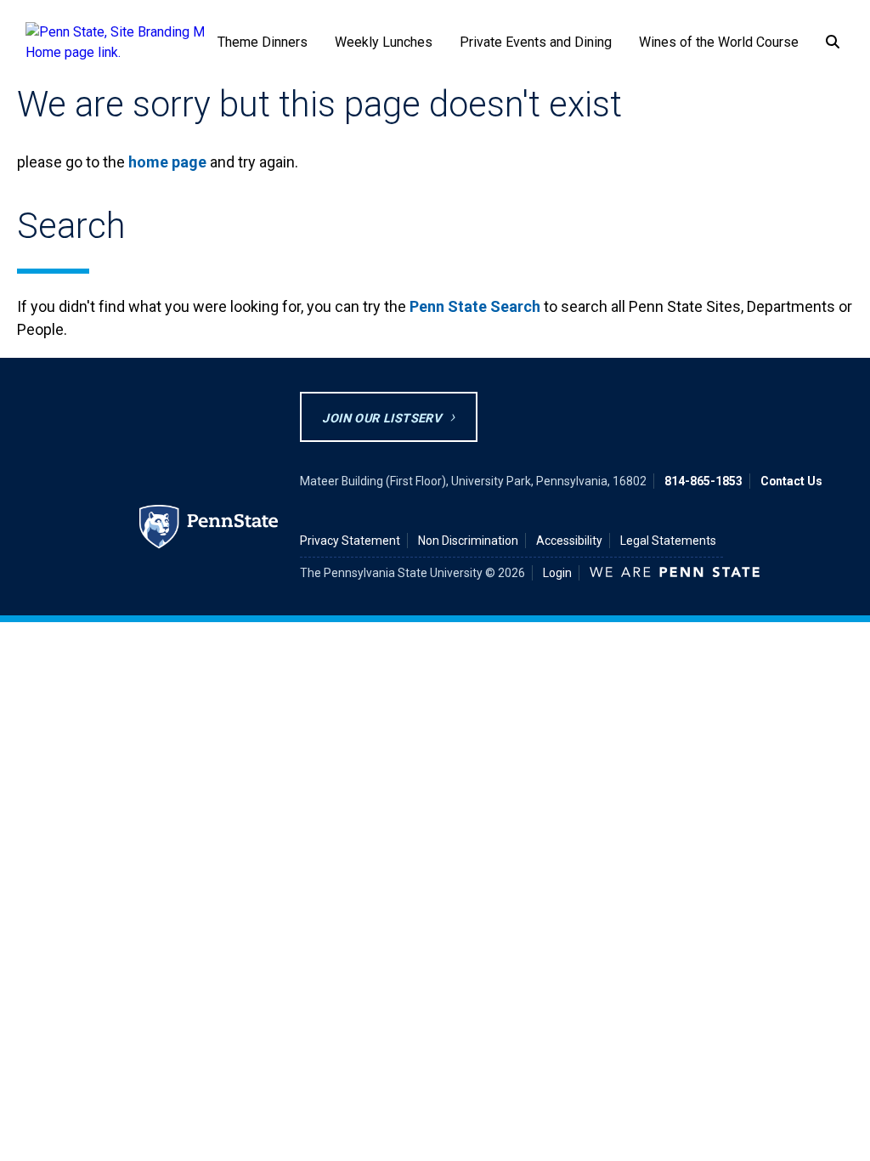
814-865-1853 (703, 481)
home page (167, 162)
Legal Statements (668, 540)
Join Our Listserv (381, 418)
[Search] (832, 43)
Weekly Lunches (383, 42)
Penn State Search (475, 306)
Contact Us (791, 481)
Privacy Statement (350, 540)
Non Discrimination (468, 540)
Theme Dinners (263, 42)
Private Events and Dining (536, 42)
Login (557, 573)
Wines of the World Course (719, 42)
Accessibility (569, 540)
